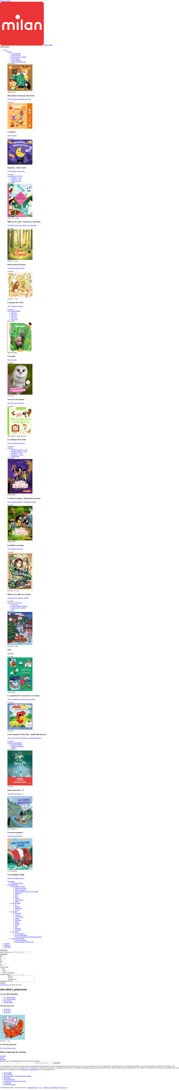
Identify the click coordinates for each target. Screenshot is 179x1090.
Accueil (2, 985)
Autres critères (4, 967)
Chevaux (17, 915)
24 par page (7, 1011)
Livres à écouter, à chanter (19, 57)
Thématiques (4, 981)
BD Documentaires (17, 744)
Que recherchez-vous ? (7, 952)
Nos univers (7, 1078)
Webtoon (14, 748)
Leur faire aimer (16, 903)
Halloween (18, 893)
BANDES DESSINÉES (14, 743)
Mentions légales (32, 1087)
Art (16, 905)
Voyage (17, 910)
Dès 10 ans (14, 319)
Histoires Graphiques (17, 746)
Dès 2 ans (14, 314)
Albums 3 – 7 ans (16, 178)
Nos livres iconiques (21, 940)
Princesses (18, 930)
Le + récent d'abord (9, 997)
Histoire (17, 906)
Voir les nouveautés (17, 883)
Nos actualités (8, 1072)
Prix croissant (8, 1001)
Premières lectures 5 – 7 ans (19, 450)
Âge (1, 956)
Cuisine (17, 918)
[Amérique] (21, 978)
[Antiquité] (21, 981)
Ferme (17, 922)
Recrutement (7, 1083)
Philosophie (18, 908)
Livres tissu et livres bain (18, 62)
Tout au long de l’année (18, 886)
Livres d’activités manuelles (19, 606)
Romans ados (15, 456)
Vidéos (4, 971)
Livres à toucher (16, 53)
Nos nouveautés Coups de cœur (24, 942)
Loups (17, 925)
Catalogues (7, 945)
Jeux (12, 609)
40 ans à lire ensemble (17, 938)
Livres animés (15, 58)
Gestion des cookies (9, 1084)
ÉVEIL (9, 52)
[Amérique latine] (21, 979)
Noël (16, 896)
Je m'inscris (57, 1063)
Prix (1, 961)
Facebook (3, 1056)
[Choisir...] (21, 976)
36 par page (7, 1012)
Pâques (17, 898)
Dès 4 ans (14, 316)
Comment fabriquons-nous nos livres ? (15, 1081)
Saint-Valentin (19, 900)
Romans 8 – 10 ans (16, 453)
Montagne (18, 928)
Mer (16, 927)
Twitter (2, 1057)
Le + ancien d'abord (9, 999)
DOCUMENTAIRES (13, 311)
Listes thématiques (12, 885)
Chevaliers (18, 913)
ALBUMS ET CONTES (14, 176)
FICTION (10, 448)
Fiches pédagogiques (21, 935)
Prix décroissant (8, 1002)
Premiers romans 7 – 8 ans (19, 451)
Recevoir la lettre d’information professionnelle (17, 1076)
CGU (40, 1087)
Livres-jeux (14, 604)
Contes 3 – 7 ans (16, 179)
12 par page (7, 1009)
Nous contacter (8, 1074)
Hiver (16, 895)
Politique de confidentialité (29, 1069)
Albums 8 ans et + (16, 181)
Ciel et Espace (19, 916)
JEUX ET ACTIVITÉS (14, 603)
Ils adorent (14, 911)
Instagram (3, 1059)
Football (17, 923)
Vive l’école (14, 932)
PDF (3, 969)
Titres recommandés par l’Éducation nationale (28, 937)
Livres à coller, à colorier (18, 608)
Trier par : (9, 994)
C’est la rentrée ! (20, 933)
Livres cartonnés (16, 60)
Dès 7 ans (14, 318)
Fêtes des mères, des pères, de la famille (26, 891)
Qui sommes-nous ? (9, 1079)
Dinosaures (18, 920)
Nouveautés (10, 881)
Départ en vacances (20, 888)
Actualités (7, 943)
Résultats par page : (7, 1005)
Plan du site (63, 1087)
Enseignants (7, 947)
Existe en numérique (8, 973)
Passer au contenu (5, 1)
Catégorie (3, 974)
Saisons (17, 901)
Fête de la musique (20, 890)
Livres (5, 50)
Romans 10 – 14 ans (17, 455)
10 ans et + (14, 312)
